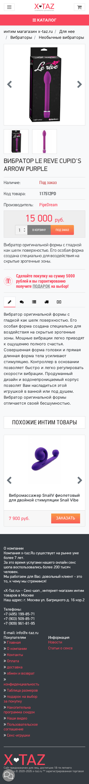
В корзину (39, 230)
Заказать (65, 518)
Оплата (13, 661)
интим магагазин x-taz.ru (28, 31)
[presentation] (9, 85)
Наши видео (17, 719)
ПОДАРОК (41, 286)
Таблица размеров (22, 691)
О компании (17, 649)
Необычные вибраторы (61, 37)
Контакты (15, 655)
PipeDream (48, 204)
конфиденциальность (21, 684)
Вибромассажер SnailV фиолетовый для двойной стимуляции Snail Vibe (44, 497)
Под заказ (62, 230)
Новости (55, 642)
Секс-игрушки (18, 736)
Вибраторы (21, 37)
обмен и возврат (21, 674)
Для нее (67, 31)
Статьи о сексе (60, 648)
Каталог (46, 20)
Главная (14, 643)
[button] (8, 775)
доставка (14, 667)
